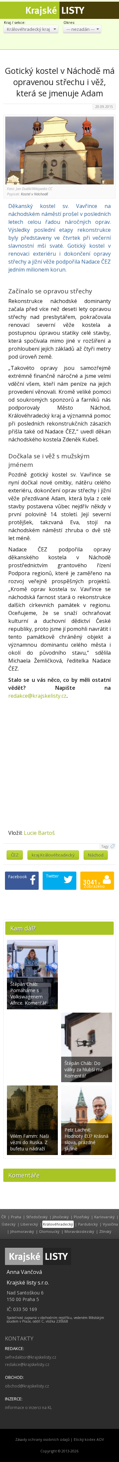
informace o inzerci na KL (28, 1407)
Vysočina (110, 1224)
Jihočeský (61, 1216)
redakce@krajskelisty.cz (37, 695)
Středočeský (37, 1216)
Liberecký (29, 1224)
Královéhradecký (58, 1224)
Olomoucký (49, 1231)
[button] (31, 29)
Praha (16, 1216)
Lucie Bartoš (39, 832)
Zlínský (105, 1231)
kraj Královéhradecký (53, 855)
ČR (3, 1216)
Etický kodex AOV (89, 1439)
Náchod (95, 855)
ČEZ (15, 855)
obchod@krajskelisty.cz (27, 1386)
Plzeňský (81, 1216)
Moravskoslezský (79, 1231)
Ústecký (9, 1224)
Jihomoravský (22, 1231)
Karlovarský (104, 1216)
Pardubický (88, 1224)
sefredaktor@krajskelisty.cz (30, 1357)
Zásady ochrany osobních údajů (42, 1439)
